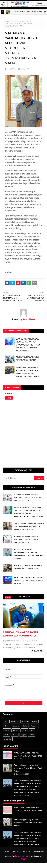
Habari (34, 721)
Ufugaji (23, 734)
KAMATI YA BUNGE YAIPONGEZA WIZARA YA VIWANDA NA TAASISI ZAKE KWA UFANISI (29, 554)
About (15, 851)
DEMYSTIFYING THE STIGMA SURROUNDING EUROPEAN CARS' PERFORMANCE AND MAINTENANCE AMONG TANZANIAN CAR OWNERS (27, 786)
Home (7, 21)
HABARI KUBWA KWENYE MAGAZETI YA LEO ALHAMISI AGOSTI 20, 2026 (27, 498)
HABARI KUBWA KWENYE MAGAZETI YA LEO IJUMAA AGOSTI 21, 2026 (26, 539)
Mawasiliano (39, 851)
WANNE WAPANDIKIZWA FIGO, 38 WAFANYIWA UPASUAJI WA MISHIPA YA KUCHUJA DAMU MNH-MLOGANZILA (28, 345)
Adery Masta (11, 69)
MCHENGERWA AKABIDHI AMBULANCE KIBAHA (28, 358)
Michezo (16, 730)
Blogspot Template (21, 856)
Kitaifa (24, 726)
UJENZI (6, 734)
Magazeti (34, 726)
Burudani (25, 721)
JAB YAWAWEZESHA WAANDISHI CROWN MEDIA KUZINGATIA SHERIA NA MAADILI (29, 526)
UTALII (15, 734)
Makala (6, 730)
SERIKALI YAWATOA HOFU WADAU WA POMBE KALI (20, 634)
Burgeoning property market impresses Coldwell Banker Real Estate (28, 768)
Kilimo (6, 726)
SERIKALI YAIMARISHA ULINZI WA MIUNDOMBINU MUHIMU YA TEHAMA (28, 580)
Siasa (32, 730)
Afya (5, 721)
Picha (25, 730)
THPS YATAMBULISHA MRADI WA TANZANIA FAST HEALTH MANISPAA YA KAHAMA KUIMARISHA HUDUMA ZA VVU (28, 512)
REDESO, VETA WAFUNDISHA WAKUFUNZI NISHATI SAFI (28, 567)
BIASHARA (14, 721)
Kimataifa (15, 726)
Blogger (24, 858)
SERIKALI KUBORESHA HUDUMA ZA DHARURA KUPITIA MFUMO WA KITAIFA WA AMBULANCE (27, 372)
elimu (32, 734)
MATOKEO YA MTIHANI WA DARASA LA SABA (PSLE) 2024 (28, 754)
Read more (38, 651)
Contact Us (26, 851)
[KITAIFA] (23, 615)
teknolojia (7, 739)
